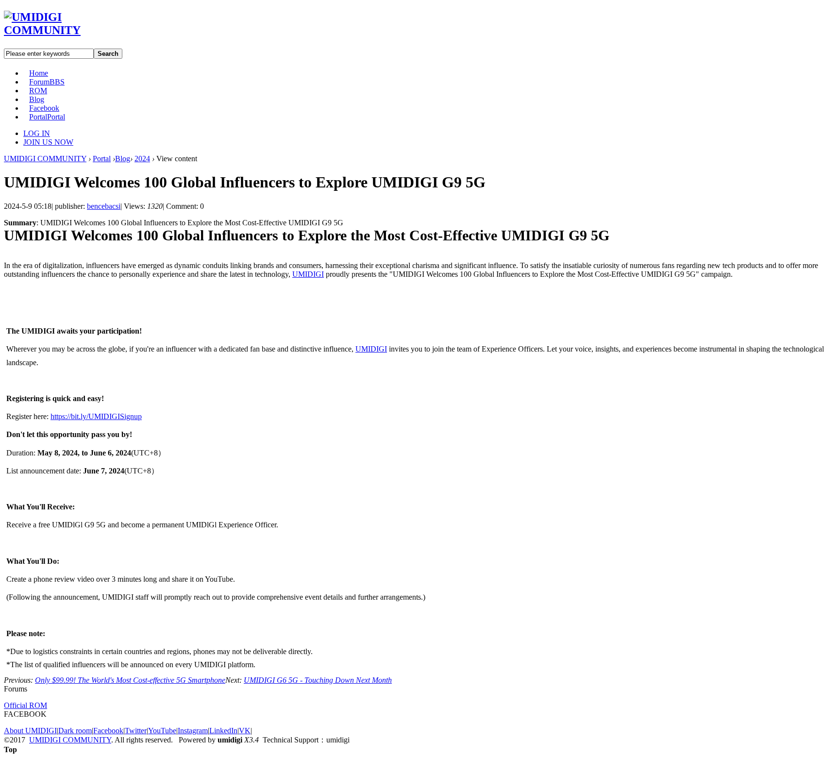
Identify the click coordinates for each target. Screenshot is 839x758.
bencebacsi (103, 206)
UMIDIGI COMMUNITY (45, 158)
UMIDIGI (308, 274)
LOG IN (36, 133)
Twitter (136, 730)
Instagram (193, 730)
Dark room (75, 730)
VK (245, 730)
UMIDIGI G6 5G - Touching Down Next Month (318, 680)
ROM (38, 90)
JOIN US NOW (48, 142)
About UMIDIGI (30, 730)
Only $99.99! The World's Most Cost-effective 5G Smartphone (130, 680)
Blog (36, 99)
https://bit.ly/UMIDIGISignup (96, 416)
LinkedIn (223, 730)
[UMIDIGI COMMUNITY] (56, 30)
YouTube (162, 730)
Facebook (44, 108)
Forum (47, 82)
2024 (142, 158)
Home (38, 73)
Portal (47, 117)
